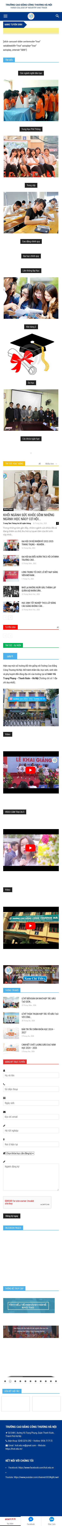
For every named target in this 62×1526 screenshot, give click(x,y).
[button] (57, 16)
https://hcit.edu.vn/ (14, 1449)
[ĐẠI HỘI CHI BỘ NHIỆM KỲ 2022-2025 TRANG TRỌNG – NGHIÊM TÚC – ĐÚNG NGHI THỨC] (11, 545)
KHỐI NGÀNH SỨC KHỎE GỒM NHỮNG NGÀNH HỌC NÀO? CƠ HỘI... (28, 517)
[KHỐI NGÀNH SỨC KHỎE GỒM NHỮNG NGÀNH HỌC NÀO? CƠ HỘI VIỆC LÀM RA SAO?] (31, 490)
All (40, 464)
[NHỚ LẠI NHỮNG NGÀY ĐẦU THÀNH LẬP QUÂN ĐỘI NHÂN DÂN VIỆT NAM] (11, 591)
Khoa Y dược (8, 509)
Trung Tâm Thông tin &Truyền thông (17, 523)
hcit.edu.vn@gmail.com (25, 1445)
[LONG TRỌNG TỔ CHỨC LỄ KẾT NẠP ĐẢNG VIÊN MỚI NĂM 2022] (11, 576)
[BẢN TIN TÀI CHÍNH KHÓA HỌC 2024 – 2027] (11, 1033)
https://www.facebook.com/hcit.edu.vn (36, 1467)
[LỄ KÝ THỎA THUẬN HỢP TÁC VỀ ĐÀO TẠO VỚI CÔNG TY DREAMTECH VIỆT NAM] (11, 1017)
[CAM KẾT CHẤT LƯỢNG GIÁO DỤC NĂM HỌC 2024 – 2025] (11, 1048)
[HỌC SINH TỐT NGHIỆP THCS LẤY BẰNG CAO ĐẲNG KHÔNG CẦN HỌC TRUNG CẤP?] (11, 606)
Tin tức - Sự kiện (13, 645)
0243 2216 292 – (26, 1441)
